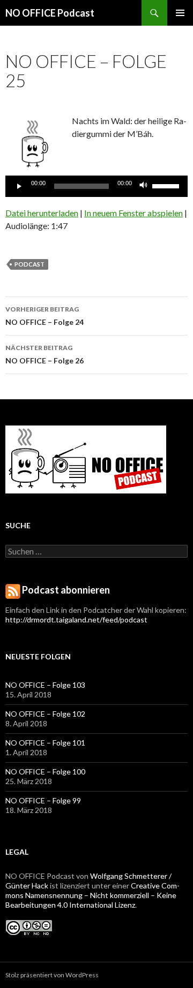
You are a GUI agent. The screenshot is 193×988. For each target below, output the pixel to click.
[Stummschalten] (143, 186)
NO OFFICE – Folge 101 (45, 742)
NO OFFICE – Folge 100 (45, 771)
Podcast (29, 264)
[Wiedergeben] (19, 186)
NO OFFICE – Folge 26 (44, 354)
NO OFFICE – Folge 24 (44, 315)
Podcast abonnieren (66, 590)
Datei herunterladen (41, 213)
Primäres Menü (180, 13)
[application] (96, 186)
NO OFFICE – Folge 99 (43, 800)
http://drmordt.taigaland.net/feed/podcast (76, 619)
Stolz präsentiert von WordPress (52, 975)
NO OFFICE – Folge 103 (45, 684)
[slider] (167, 185)
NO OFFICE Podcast (49, 13)
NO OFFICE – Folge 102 (45, 713)
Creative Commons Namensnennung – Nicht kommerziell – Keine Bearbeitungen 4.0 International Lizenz (92, 895)
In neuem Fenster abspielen (133, 213)
